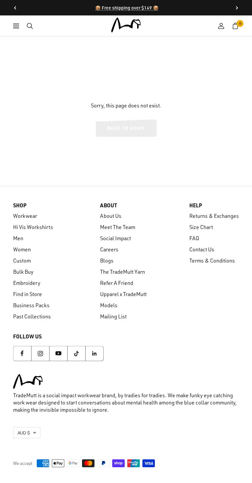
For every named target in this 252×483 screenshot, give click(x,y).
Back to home (126, 128)
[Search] (30, 26)
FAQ (194, 238)
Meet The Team (117, 227)
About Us (110, 216)
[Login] (221, 26)
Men (18, 238)
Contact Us (201, 249)
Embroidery (26, 283)
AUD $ (23, 432)
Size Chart (201, 227)
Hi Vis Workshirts (33, 227)
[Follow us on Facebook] (22, 353)
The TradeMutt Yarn (122, 271)
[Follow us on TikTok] (76, 353)
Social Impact (115, 238)
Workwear (25, 216)
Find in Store (27, 294)
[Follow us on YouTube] (58, 353)
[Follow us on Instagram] (40, 353)
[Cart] (235, 26)
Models (108, 305)
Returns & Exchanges (214, 216)
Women (22, 249)
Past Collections (32, 316)
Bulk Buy (23, 271)
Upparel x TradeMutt (123, 294)
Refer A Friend (116, 283)
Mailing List (113, 316)
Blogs (107, 260)
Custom (22, 260)
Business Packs (31, 305)
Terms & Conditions (212, 260)
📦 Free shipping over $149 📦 (126, 8)
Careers (109, 249)
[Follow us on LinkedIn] (94, 353)
